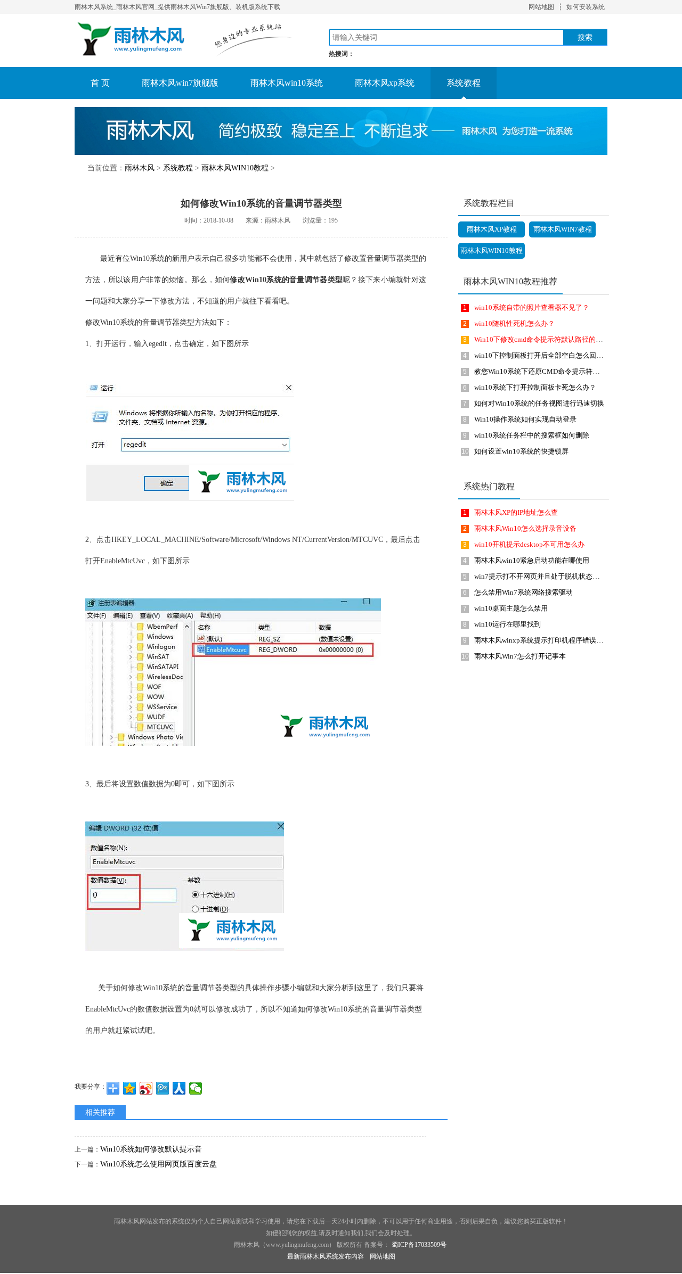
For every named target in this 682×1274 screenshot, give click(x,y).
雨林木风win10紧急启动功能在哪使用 (531, 560)
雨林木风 (140, 168)
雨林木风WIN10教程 (235, 168)
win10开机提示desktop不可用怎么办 (529, 544)
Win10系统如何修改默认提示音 (151, 1149)
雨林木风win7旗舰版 (180, 82)
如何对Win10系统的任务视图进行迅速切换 (539, 403)
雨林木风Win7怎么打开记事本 (520, 656)
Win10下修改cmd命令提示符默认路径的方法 (542, 339)
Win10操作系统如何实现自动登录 (525, 419)
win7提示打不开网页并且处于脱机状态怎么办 (543, 576)
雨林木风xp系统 (385, 82)
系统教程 (463, 82)
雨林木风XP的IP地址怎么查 (516, 512)
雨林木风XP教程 (492, 229)
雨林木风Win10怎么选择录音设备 (525, 528)
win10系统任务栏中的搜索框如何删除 (531, 435)
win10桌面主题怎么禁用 (511, 608)
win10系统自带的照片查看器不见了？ (531, 307)
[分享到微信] (195, 1088)
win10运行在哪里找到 (507, 624)
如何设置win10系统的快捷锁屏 (521, 451)
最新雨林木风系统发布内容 (325, 1256)
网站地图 (541, 7)
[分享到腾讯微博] (162, 1088)
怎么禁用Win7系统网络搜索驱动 (523, 592)
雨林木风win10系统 (286, 82)
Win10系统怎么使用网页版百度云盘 (158, 1164)
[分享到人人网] (179, 1088)
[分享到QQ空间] (129, 1088)
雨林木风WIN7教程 (562, 229)
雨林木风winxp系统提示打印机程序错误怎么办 (545, 640)
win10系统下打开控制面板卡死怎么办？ (535, 387)
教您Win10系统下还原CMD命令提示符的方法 (543, 371)
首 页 (100, 82)
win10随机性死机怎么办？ (514, 323)
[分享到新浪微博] (146, 1088)
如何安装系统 (585, 7)
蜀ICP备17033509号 (419, 1244)
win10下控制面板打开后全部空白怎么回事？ (542, 355)
